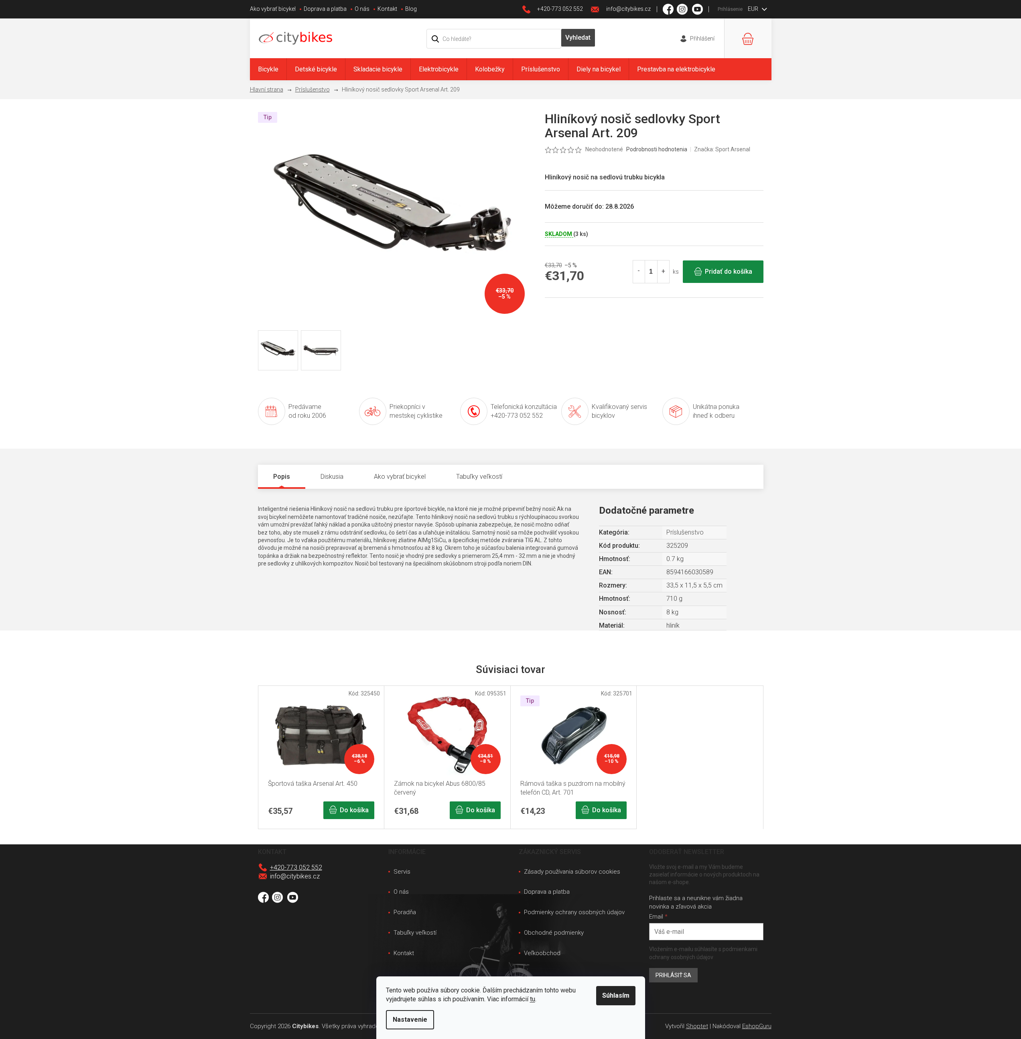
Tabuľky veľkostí (415, 932)
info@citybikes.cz (295, 876)
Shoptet (697, 1026)
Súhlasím (615, 995)
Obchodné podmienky (554, 932)
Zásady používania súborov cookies (572, 871)
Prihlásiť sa (673, 975)
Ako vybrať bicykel (273, 9)
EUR (753, 9)
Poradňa (405, 912)
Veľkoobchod (542, 953)
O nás (362, 9)
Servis (402, 871)
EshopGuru (756, 1026)
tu (532, 999)
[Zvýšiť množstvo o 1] (663, 271)
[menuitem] (268, 69)
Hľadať (578, 38)
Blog (411, 9)
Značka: (722, 149)
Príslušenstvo (685, 532)
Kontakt (387, 9)
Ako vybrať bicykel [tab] (400, 476)
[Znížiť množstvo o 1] (639, 271)
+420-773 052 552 (296, 867)
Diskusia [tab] (332, 476)
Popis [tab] (281, 476)
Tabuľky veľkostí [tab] (479, 476)
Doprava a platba (325, 9)
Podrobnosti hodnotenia (656, 149)
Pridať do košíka (728, 271)
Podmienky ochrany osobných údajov (574, 912)
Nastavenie (410, 1019)
